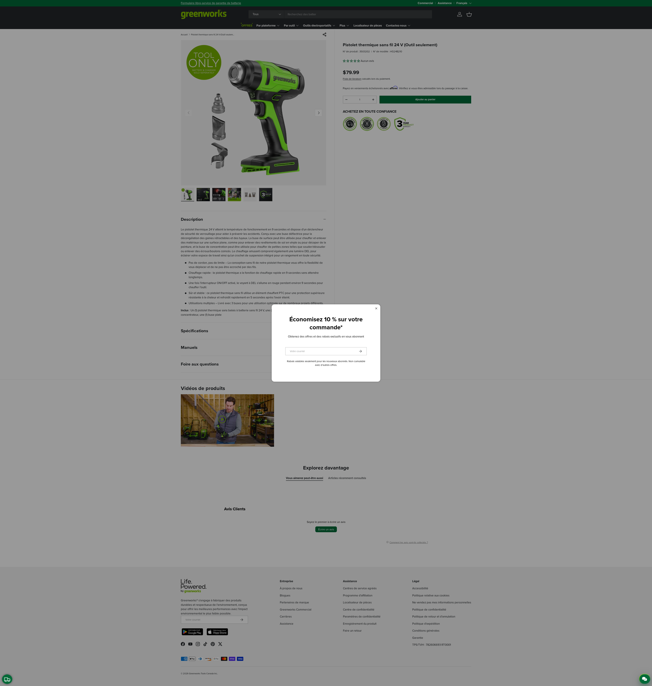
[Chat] (644, 679)
